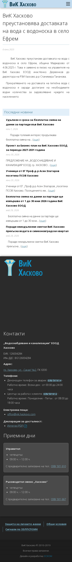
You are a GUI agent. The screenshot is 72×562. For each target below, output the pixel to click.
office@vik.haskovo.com (21, 414)
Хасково (31, 268)
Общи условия (56, 524)
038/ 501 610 (58, 466)
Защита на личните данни (23, 524)
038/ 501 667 (58, 499)
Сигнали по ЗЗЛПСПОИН (21, 529)
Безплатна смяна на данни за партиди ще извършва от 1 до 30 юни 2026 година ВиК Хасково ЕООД (34, 201)
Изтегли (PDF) (15, 425)
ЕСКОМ (48, 556)
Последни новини (18, 112)
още (36, 139)
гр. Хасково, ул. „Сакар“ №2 (19, 370)
